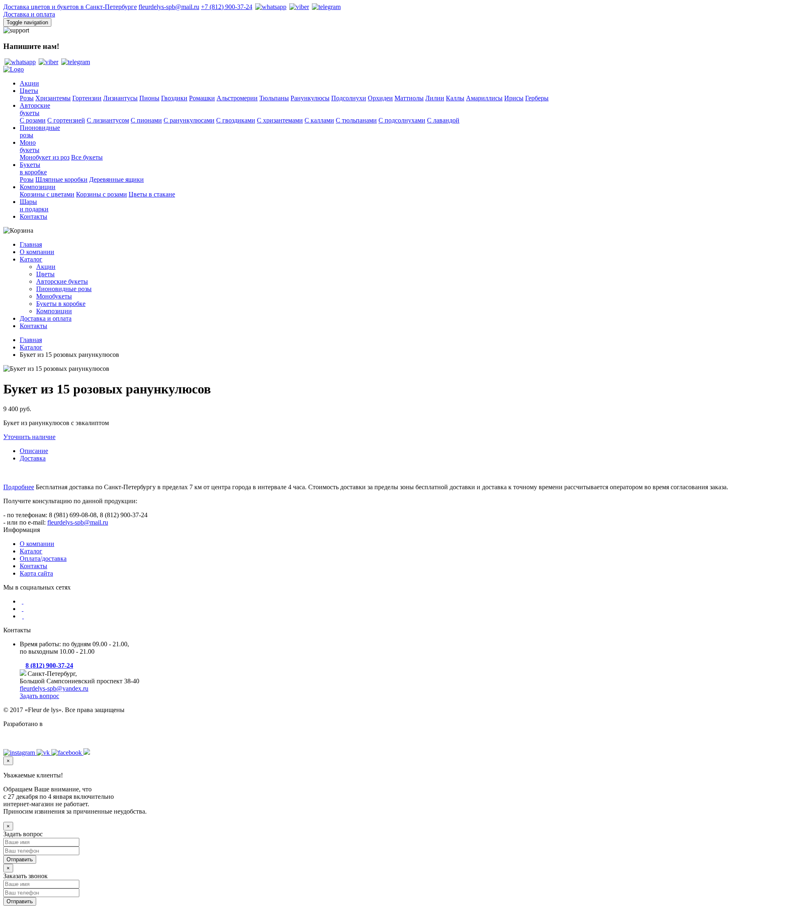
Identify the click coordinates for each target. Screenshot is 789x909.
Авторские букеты (62, 281)
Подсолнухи (348, 98)
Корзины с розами (101, 194)
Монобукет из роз (44, 157)
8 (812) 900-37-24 (49, 665)
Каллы (455, 98)
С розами (33, 120)
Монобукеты (29, 146)
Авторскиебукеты (35, 109)
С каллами (319, 120)
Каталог (31, 259)
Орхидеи (380, 98)
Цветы (29, 90)
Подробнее (18, 486)
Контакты (33, 216)
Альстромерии (237, 98)
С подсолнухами (401, 120)
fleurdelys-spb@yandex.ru (54, 688)
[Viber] (298, 6)
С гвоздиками (235, 120)
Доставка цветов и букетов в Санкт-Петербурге (70, 6)
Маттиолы (409, 98)
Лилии (434, 98)
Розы (27, 98)
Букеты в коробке (60, 303)
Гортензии (87, 98)
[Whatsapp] (270, 6)
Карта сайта (36, 573)
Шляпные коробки (61, 179)
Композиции (37, 186)
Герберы (537, 98)
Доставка (33, 458)
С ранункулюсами (189, 120)
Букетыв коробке (33, 168)
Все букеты (87, 157)
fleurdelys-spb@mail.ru (168, 6)
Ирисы (514, 98)
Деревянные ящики (116, 179)
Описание (34, 450)
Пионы (149, 98)
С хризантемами (280, 120)
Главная (31, 244)
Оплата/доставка (43, 558)
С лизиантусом (108, 120)
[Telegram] (326, 6)
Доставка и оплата (29, 14)
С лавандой (443, 120)
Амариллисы (484, 98)
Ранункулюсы (310, 98)
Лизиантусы (120, 98)
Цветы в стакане (152, 194)
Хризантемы (53, 98)
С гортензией (66, 120)
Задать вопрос (39, 695)
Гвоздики (174, 98)
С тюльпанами (356, 120)
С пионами (146, 120)
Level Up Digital (25, 737)
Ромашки (202, 98)
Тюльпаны (274, 98)
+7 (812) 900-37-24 (226, 6)
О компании (37, 251)
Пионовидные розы (64, 288)
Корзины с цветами (47, 194)
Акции (29, 83)
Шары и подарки (34, 205)
